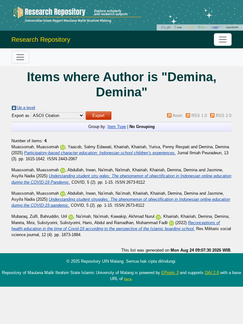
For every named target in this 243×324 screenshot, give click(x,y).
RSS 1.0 (199, 115)
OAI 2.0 (212, 272)
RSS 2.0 (223, 115)
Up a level (26, 107)
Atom (177, 115)
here (128, 279)
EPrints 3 (169, 272)
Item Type (117, 126)
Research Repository (40, 39)
